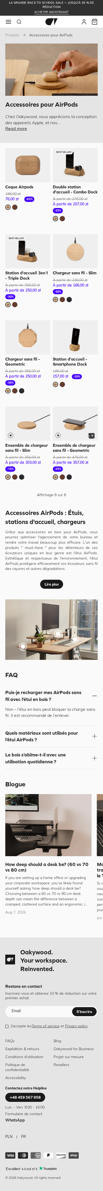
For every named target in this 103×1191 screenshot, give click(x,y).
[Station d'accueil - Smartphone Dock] (75, 337)
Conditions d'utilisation (24, 1057)
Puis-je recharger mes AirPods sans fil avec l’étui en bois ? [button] (43, 696)
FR (23, 1137)
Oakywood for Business (74, 1049)
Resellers (61, 1065)
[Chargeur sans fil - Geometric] (27, 337)
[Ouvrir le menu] (8, 22)
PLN (8, 1137)
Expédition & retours (22, 1049)
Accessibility (15, 1078)
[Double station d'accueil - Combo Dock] (75, 165)
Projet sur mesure (69, 1057)
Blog (57, 1041)
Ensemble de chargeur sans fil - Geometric (74, 448)
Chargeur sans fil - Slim (74, 272)
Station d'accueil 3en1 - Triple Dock (26, 275)
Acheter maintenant (51, 12)
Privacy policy (76, 1026)
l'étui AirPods (85, 553)
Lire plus (52, 584)
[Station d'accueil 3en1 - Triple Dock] (27, 251)
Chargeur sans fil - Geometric (22, 361)
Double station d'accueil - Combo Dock (75, 189)
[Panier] (94, 22)
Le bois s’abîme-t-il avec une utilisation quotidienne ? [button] (35, 758)
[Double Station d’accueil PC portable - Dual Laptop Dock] (75, 639)
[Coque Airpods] (27, 165)
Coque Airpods (19, 186)
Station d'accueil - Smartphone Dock (70, 361)
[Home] (51, 21)
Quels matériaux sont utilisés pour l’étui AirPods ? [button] (41, 736)
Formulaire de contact (23, 1114)
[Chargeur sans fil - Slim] (75, 251)
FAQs (10, 1041)
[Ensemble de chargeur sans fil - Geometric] (75, 423)
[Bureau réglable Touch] (23, 646)
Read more (16, 129)
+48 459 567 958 (25, 1097)
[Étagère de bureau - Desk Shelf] (58, 634)
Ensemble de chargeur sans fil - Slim (26, 448)
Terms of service (45, 1026)
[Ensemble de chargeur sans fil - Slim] (27, 423)
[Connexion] (84, 22)
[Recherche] (19, 21)
